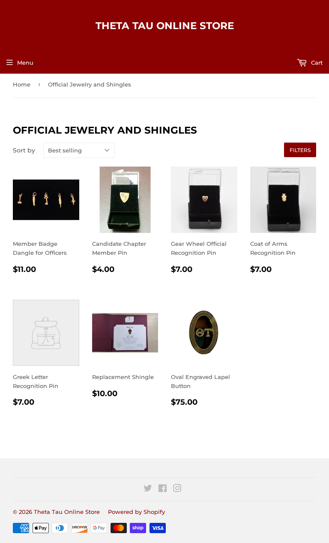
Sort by (24, 150)
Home (21, 84)
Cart (316, 62)
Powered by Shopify (136, 511)
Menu (25, 62)
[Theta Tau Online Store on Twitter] (148, 489)
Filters (300, 150)
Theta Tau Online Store (165, 26)
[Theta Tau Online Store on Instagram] (177, 489)
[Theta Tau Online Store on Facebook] (162, 489)
